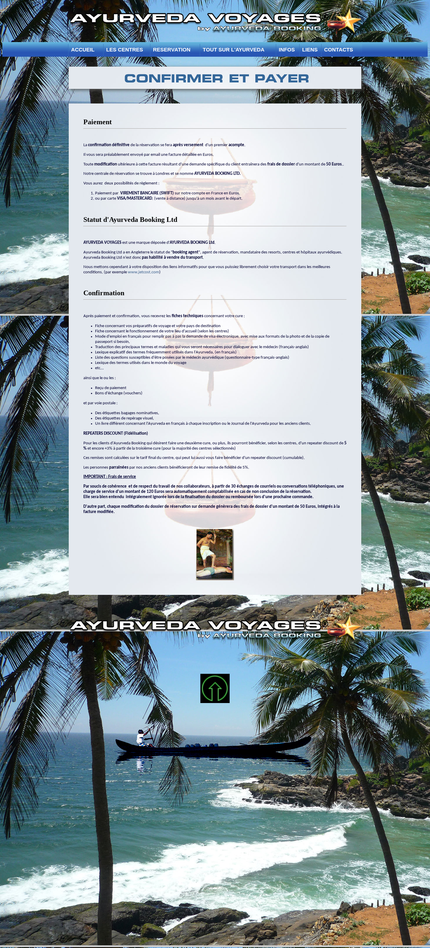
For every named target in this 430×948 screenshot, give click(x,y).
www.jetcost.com (143, 272)
